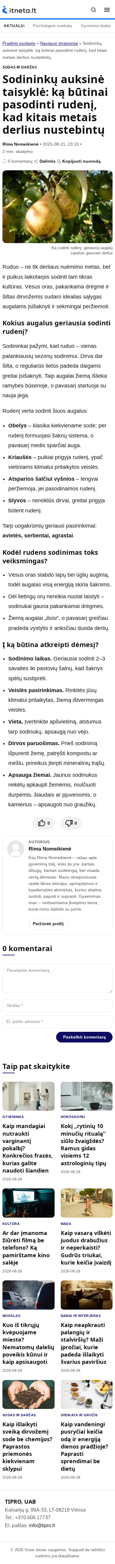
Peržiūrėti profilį (48, 924)
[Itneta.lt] (19, 10)
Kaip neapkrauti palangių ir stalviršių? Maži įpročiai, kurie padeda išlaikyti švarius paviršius (83, 1343)
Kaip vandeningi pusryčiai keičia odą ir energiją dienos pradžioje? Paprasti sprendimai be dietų (84, 1446)
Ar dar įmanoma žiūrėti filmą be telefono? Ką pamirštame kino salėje (26, 1247)
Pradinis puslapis (18, 43)
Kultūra (11, 1224)
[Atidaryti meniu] (107, 9)
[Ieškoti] (93, 9)
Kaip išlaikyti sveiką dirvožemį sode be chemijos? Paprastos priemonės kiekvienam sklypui (27, 1446)
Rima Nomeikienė (20, 144)
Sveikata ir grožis (79, 1415)
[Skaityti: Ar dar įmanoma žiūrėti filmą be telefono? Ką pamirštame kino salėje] (28, 1202)
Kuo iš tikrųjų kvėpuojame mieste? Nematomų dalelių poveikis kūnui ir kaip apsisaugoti (28, 1343)
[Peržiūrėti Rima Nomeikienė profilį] (15, 849)
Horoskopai (73, 1117)
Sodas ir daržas (19, 67)
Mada (66, 1224)
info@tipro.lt (42, 1525)
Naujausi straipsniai (59, 43)
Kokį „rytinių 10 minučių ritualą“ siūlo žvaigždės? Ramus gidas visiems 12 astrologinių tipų (83, 1144)
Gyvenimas (13, 1117)
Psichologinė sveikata (52, 25)
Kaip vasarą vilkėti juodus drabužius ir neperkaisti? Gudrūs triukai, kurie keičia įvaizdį (86, 1247)
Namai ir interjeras (81, 1316)
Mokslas (11, 1316)
